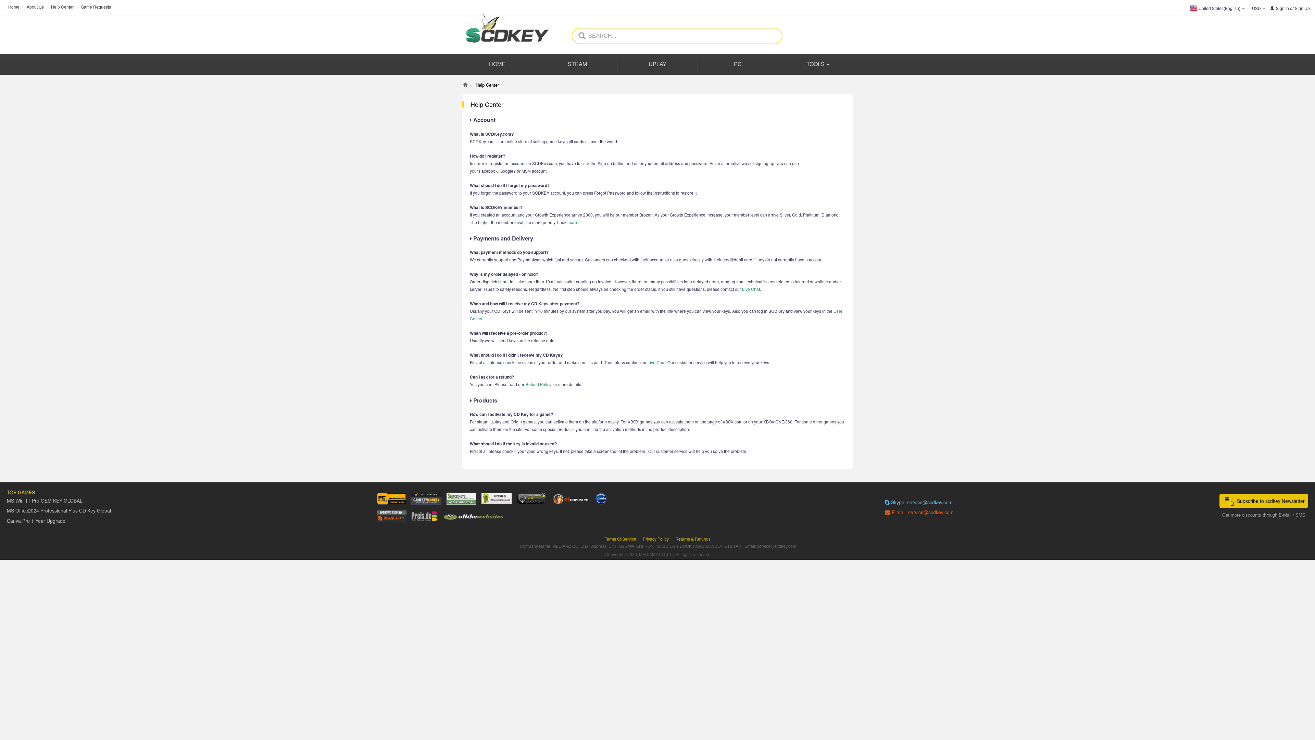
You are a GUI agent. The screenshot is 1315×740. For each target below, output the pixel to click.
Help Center (62, 7)
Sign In (1282, 8)
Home (14, 7)
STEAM (577, 64)
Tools (816, 64)
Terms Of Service (620, 539)
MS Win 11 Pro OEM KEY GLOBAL (45, 500)
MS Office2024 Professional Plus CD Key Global (59, 510)
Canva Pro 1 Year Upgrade (36, 520)
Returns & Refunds (693, 539)
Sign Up (1302, 8)
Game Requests (96, 7)
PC (738, 64)
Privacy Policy (656, 539)
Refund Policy (538, 384)
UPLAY (657, 64)
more (572, 222)
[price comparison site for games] (532, 499)
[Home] (465, 85)
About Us (35, 7)
